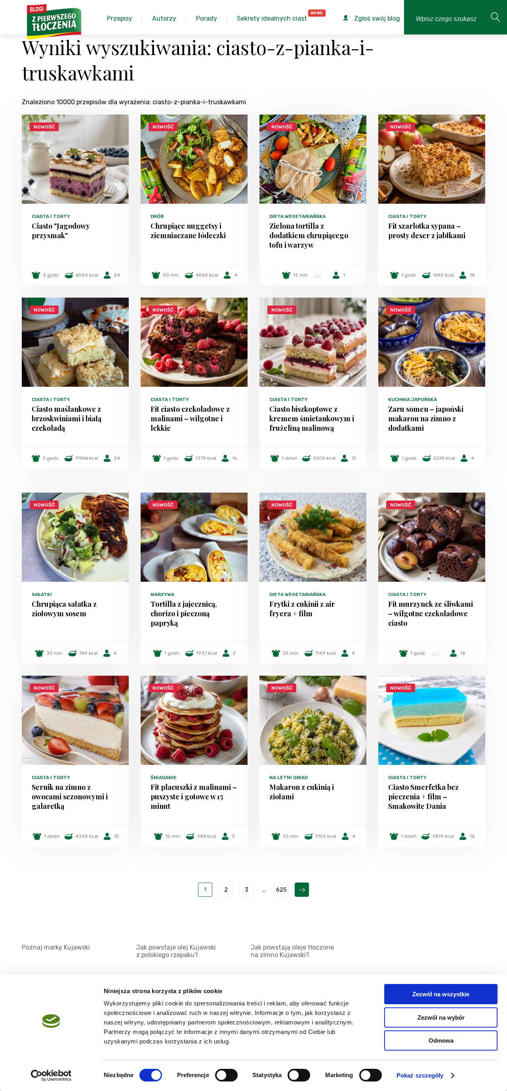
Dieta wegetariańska (297, 216)
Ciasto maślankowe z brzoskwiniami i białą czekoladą (66, 418)
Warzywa (162, 594)
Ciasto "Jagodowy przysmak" (61, 230)
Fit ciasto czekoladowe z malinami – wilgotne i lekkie (190, 418)
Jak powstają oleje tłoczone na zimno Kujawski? (292, 951)
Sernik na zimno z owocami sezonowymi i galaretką (70, 796)
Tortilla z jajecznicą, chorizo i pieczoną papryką (184, 613)
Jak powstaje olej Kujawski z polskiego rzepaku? (176, 951)
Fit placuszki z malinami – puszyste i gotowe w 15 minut (194, 796)
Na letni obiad (288, 777)
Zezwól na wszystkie (440, 994)
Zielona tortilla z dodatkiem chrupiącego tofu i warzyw (308, 235)
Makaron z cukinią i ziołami (301, 791)
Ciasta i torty (51, 216)
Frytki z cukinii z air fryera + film (302, 608)
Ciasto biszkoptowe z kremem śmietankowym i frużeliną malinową (311, 418)
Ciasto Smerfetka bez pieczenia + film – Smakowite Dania (423, 796)
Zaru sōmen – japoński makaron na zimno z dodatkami (425, 418)
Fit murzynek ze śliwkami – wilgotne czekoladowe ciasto (430, 613)
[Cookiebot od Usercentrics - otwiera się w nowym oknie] (51, 1075)
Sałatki (42, 594)
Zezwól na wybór (441, 1017)
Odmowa (441, 1040)
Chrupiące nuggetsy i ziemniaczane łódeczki (188, 230)
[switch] (226, 1075)
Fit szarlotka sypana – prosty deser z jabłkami (426, 230)
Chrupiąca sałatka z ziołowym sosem (64, 608)
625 (281, 890)
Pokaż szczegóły (420, 1075)
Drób (157, 216)
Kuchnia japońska (412, 399)
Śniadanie (164, 777)
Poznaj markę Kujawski (56, 947)
